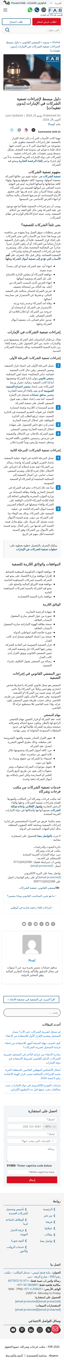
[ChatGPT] (33, 130)
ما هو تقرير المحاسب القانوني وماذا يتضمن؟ (30, 896)
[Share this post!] (53, 925)
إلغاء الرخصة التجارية (30, 161)
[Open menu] (5, 10)
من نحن (48, 1215)
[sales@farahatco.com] (43, 10)
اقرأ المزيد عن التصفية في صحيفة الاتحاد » (31, 999)
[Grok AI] (19, 130)
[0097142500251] (36, 10)
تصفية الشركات (52, 176)
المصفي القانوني (47, 888)
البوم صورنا (17, 1240)
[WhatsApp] (30, 10)
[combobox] (49, 1126)
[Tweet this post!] (47, 925)
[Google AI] (26, 130)
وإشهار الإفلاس (33, 806)
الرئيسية (47, 1209)
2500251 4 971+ (33, 1289)
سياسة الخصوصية (36, 1355)
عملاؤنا (48, 1228)
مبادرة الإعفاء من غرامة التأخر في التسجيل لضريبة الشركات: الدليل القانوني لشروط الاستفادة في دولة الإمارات (32, 1058)
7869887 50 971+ (27, 1285)
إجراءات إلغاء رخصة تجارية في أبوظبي (30, 907)
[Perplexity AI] (12, 130)
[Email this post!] (24, 925)
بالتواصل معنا (44, 836)
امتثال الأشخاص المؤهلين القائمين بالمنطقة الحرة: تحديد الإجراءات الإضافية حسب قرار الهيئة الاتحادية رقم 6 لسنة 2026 (32, 1074)
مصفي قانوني (46, 378)
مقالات (48, 1234)
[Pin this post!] (36, 925)
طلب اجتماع (16, 21)
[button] (7, 30)
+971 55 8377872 (18, 1281)
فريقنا (49, 1222)
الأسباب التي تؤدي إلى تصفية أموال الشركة (36, 259)
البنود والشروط (14, 1355)
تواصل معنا (46, 1241)
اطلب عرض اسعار (46, 21)
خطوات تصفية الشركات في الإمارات (36, 549)
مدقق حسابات (38, 395)
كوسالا (32, 960)
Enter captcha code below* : (29, 1165)
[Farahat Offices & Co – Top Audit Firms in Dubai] (56, 10)
